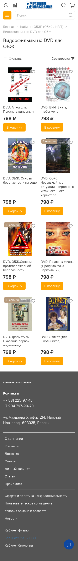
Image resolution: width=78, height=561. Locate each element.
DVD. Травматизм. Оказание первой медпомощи (16, 341)
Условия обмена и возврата (25, 511)
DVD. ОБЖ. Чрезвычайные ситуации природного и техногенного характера (57, 186)
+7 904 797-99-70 (18, 406)
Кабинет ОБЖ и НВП (20, 538)
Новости (11, 518)
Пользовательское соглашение (28, 503)
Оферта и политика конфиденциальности (36, 496)
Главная (9, 27)
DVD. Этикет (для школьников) (54, 339)
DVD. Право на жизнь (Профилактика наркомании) (57, 265)
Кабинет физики (17, 530)
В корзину (14, 127)
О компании (14, 438)
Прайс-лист (13, 484)
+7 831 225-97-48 (18, 400)
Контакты (12, 446)
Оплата (10, 461)
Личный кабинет (17, 469)
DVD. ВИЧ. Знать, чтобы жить (54, 109)
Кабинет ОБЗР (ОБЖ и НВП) (41, 27)
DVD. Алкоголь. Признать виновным (18, 109)
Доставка (12, 453)
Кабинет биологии (19, 545)
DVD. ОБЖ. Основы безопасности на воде (20, 180)
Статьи (10, 476)
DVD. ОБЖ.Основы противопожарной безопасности (17, 265)
